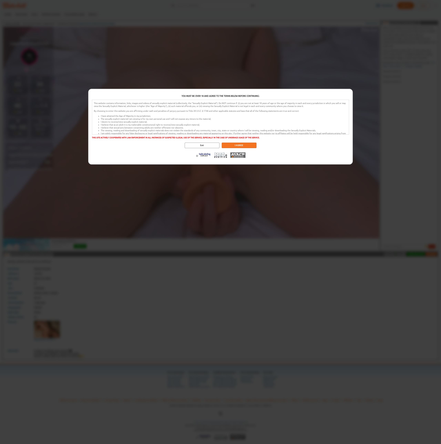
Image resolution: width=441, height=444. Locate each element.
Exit (202, 145)
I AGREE (239, 145)
